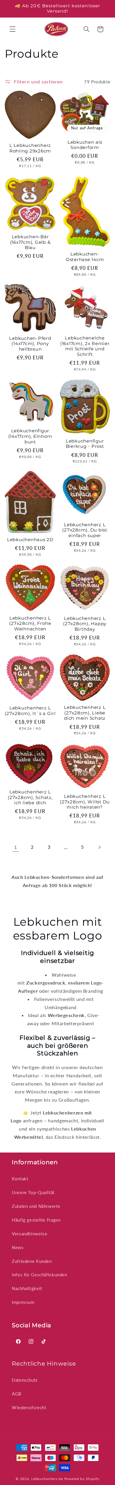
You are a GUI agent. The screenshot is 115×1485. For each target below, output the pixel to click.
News (18, 1247)
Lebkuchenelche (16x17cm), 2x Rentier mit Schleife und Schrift (85, 346)
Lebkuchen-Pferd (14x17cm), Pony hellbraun (30, 344)
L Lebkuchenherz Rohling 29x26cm (30, 148)
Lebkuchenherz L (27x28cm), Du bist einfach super (84, 530)
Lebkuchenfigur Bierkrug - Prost (85, 443)
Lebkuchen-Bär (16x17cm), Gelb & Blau (30, 242)
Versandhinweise (29, 1233)
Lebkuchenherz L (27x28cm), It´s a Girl (30, 710)
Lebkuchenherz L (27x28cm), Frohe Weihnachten (30, 623)
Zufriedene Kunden (32, 1261)
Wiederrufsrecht (29, 1407)
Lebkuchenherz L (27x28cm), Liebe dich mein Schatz (85, 713)
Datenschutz (25, 1380)
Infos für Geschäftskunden (39, 1274)
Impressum (23, 1302)
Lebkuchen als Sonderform (85, 145)
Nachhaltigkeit (27, 1288)
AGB (17, 1393)
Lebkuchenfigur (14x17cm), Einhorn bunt (30, 436)
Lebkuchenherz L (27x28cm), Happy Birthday (84, 624)
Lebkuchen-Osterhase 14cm (85, 256)
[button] (12, 29)
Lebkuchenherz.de (47, 1479)
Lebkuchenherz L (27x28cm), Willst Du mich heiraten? (85, 802)
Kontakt (20, 1178)
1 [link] (15, 847)
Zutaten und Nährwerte (36, 1206)
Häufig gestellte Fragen (36, 1219)
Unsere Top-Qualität (33, 1192)
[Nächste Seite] (99, 847)
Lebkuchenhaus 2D (30, 539)
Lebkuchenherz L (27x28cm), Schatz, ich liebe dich (30, 797)
